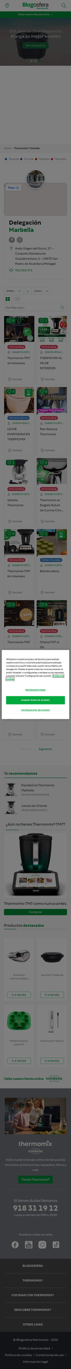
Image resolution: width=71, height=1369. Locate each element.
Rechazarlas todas (35, 690)
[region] (35, 684)
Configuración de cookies (35, 710)
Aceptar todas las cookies (35, 700)
